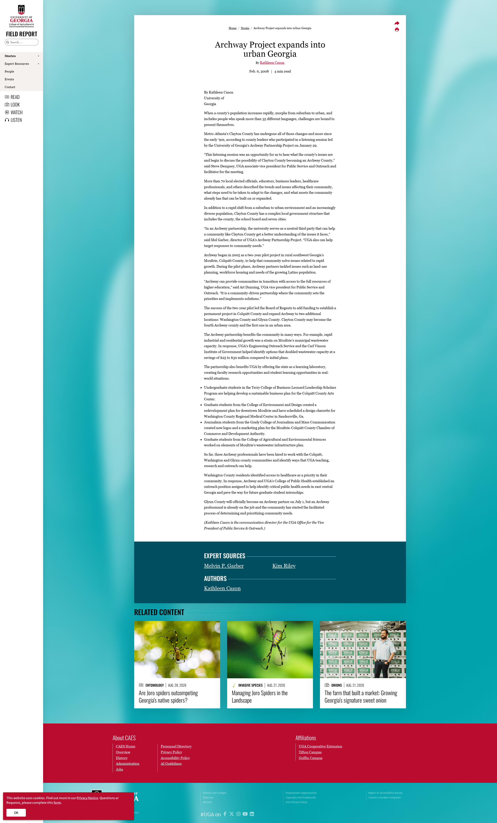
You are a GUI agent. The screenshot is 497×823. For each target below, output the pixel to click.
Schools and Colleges (214, 792)
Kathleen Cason (272, 63)
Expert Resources (17, 63)
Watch (17, 112)
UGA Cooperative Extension (320, 746)
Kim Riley (283, 566)
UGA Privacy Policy (296, 802)
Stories (10, 56)
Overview (123, 752)
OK (16, 813)
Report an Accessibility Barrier (385, 792)
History (122, 758)
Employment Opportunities (301, 792)
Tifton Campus (310, 752)
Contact (10, 87)
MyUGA (207, 802)
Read (15, 96)
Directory (208, 797)
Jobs (119, 769)
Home (232, 28)
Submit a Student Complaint (384, 797)
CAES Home (125, 746)
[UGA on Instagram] (239, 815)
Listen (16, 119)
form (57, 803)
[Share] (396, 23)
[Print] (396, 29)
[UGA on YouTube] (245, 815)
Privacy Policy (171, 752)
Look (15, 104)
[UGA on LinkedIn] (252, 815)
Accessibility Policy (175, 758)
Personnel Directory (176, 746)
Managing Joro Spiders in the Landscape (260, 696)
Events (9, 79)
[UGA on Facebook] (225, 815)
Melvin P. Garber (224, 566)
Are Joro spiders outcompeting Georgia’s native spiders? (168, 696)
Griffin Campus (310, 758)
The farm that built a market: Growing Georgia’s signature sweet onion (361, 696)
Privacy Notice (87, 798)
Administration (127, 764)
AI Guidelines (171, 764)
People (9, 71)
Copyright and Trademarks (301, 797)
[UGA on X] (232, 815)
